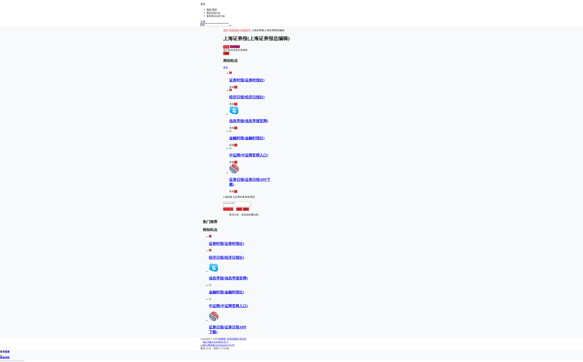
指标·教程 (211, 9)
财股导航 (234, 30)
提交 (246, 209)
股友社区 (213, 12)
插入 (239, 209)
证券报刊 (245, 30)
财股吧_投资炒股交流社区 (232, 339)
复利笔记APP (215, 16)
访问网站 (235, 46)
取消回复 (228, 209)
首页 (225, 30)
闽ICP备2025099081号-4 (215, 342)
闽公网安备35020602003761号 (218, 345)
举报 (226, 47)
